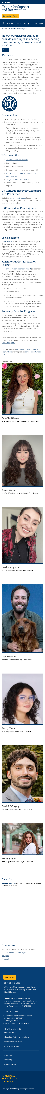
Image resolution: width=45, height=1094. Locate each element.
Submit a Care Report (10, 16)
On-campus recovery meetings (17, 160)
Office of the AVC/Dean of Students (16, 1037)
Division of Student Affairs (12, 1042)
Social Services (7, 241)
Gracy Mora (8, 728)
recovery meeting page (17, 198)
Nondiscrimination (9, 1064)
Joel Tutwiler (9, 656)
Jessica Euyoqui (11, 567)
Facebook (5, 959)
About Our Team (9, 1032)
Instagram (5, 956)
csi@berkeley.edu (10, 1023)
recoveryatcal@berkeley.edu (16, 952)
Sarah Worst (9, 490)
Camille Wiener (10, 418)
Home (4, 29)
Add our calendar (9, 883)
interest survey (25, 36)
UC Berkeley (7, 2)
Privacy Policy (8, 1055)
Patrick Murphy (10, 806)
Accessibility (7, 1060)
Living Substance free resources (18, 179)
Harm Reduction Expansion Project (18, 269)
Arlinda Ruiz (9, 858)
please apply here (8, 343)
